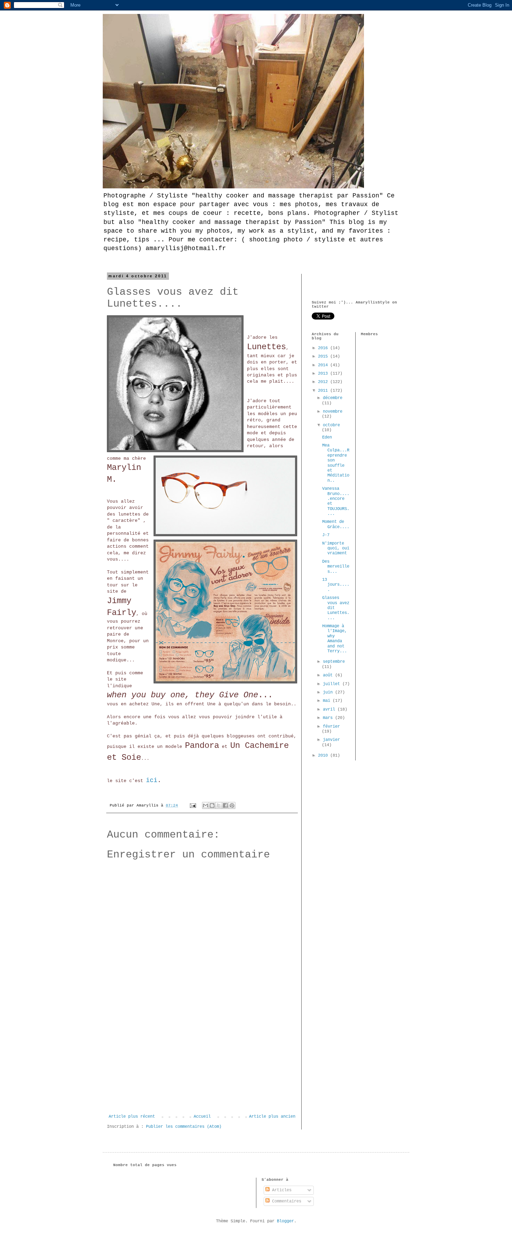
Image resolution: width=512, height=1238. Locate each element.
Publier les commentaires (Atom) (184, 1126)
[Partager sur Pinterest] (231, 805)
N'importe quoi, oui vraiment (335, 548)
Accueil (202, 1116)
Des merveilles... (335, 566)
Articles (281, 1190)
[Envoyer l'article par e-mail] (193, 805)
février (331, 726)
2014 (324, 365)
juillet (332, 684)
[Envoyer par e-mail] (205, 805)
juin (329, 692)
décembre (332, 398)
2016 (324, 348)
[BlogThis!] (212, 805)
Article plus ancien (272, 1116)
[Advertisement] (202, 1061)
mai (328, 700)
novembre (332, 411)
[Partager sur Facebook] (225, 805)
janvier (331, 739)
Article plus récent (132, 1116)
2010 (324, 755)
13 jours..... (335, 584)
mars (329, 717)
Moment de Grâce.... (335, 524)
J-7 (325, 535)
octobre (331, 425)
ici (151, 780)
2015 (324, 356)
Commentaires (285, 1201)
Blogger (285, 1221)
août (329, 675)
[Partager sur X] (218, 805)
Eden (327, 437)
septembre (334, 661)
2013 (324, 373)
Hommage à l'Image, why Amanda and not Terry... (334, 639)
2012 (324, 382)
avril (330, 709)
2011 (324, 390)
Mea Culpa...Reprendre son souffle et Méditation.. (335, 463)
